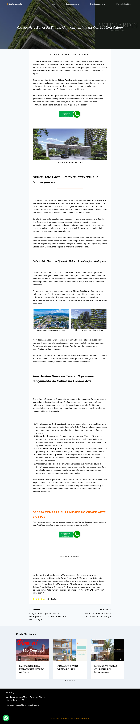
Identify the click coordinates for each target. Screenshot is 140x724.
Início (53, 4)
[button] (6, 718)
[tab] (65, 680)
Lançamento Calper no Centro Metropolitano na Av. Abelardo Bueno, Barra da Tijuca (47, 615)
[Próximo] (120, 658)
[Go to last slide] (19, 658)
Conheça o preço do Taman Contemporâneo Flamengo (97, 613)
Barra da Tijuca (86, 200)
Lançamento (70, 31)
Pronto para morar (97, 4)
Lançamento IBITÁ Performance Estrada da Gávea (31, 669)
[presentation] (32, 650)
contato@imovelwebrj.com (26, 705)
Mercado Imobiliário (124, 4)
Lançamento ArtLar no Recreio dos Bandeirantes (105, 669)
